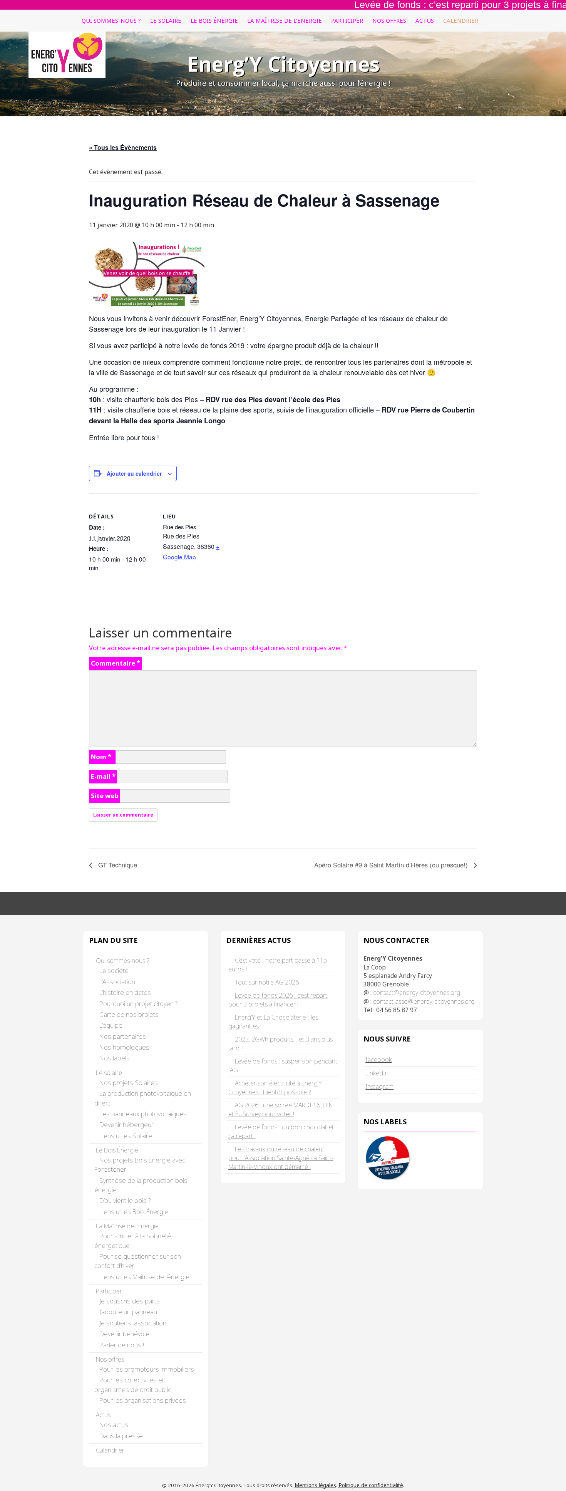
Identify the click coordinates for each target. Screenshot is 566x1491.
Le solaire (165, 20)
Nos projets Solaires (128, 1082)
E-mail (103, 776)
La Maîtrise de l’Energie (284, 20)
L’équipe (110, 1025)
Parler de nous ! (121, 1344)
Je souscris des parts (129, 1300)
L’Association (117, 981)
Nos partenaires (122, 1036)
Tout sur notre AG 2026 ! (268, 982)
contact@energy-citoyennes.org (416, 992)
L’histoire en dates (125, 992)
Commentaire (115, 663)
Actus (424, 20)
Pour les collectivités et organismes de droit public (132, 1384)
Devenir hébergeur (126, 1124)
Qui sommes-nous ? (111, 20)
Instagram (379, 1086)
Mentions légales (315, 1485)
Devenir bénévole (124, 1333)
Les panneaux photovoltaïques (143, 1113)
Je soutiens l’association (132, 1322)
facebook (378, 1059)
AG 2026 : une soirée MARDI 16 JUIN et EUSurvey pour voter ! (280, 1109)
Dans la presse (121, 1435)
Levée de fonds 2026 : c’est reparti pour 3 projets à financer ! (278, 999)
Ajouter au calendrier (134, 473)
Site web (104, 795)
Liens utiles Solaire (125, 1135)
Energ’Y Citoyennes (283, 64)
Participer (347, 20)
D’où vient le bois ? (125, 1200)
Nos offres (389, 20)
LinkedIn (376, 1072)
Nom (101, 756)
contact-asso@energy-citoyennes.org (423, 1001)
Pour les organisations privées (142, 1400)
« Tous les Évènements (123, 147)
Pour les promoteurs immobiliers (146, 1369)
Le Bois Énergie (214, 20)
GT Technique (116, 864)
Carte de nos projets (129, 1014)
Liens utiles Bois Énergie (133, 1211)
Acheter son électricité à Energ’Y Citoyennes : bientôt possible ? (275, 1087)
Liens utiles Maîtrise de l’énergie (144, 1276)
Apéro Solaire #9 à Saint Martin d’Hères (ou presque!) (392, 864)
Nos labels (114, 1057)
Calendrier (460, 20)
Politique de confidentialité (370, 1485)
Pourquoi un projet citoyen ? (138, 1003)
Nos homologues (124, 1047)
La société (114, 970)
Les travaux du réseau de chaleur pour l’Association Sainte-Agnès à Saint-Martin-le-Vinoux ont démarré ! (280, 1158)
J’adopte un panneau (128, 1311)
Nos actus (113, 1424)
